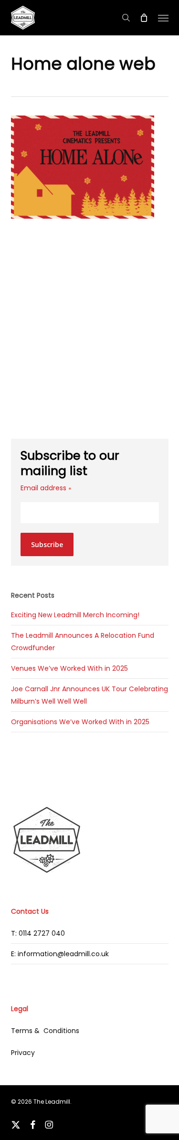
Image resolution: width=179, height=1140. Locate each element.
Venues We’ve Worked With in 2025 (69, 668)
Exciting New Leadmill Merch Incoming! (75, 615)
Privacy (23, 1052)
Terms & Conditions (45, 1030)
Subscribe (47, 544)
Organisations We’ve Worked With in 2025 (80, 722)
